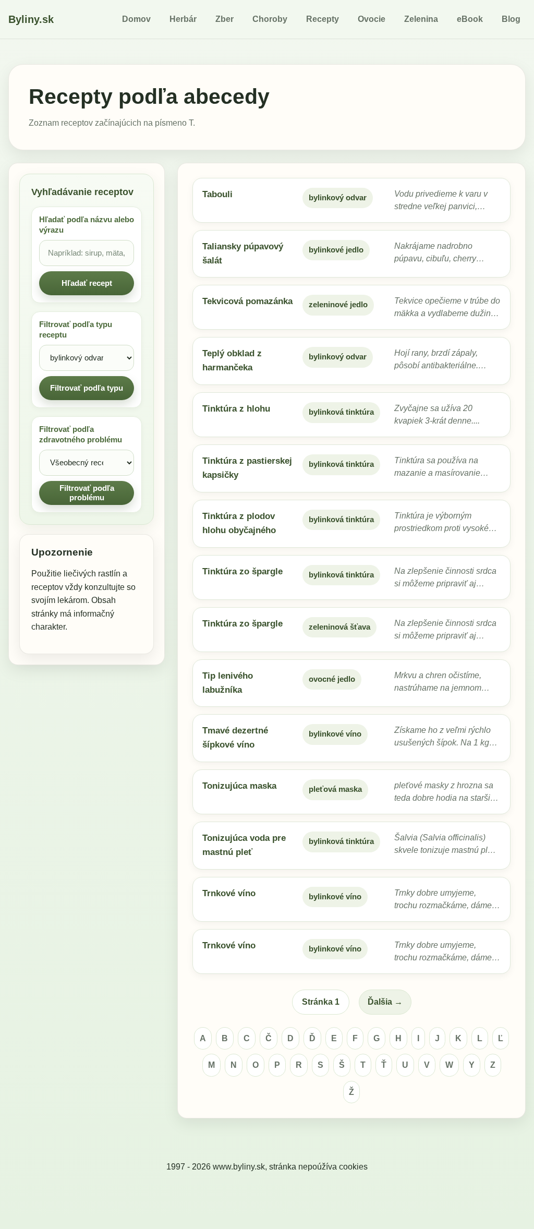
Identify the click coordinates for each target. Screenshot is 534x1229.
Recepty (322, 19)
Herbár (183, 19)
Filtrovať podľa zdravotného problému (80, 434)
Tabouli (217, 194)
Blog (511, 19)
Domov (136, 19)
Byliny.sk (31, 19)
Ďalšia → (385, 1001)
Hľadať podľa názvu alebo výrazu (86, 225)
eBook (470, 19)
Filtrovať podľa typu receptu (75, 330)
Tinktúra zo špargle (242, 571)
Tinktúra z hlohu (236, 409)
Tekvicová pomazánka (247, 301)
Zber (224, 19)
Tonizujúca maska (239, 786)
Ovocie (371, 19)
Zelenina (421, 19)
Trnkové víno (229, 893)
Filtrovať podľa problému (86, 493)
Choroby (269, 19)
